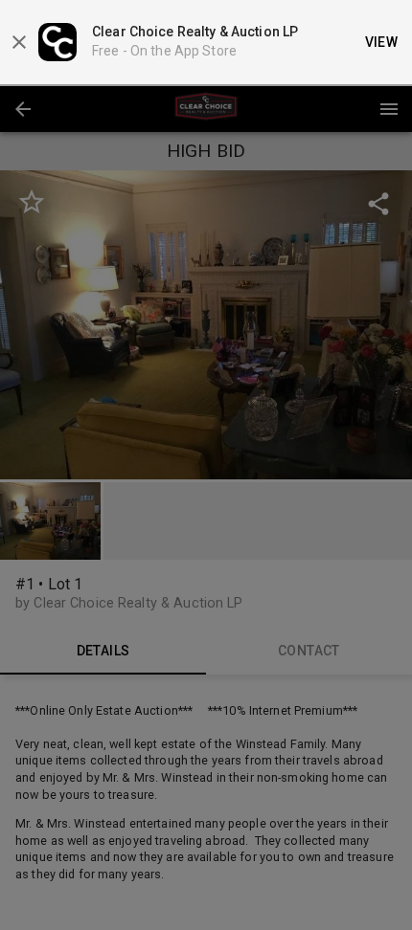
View (382, 42)
